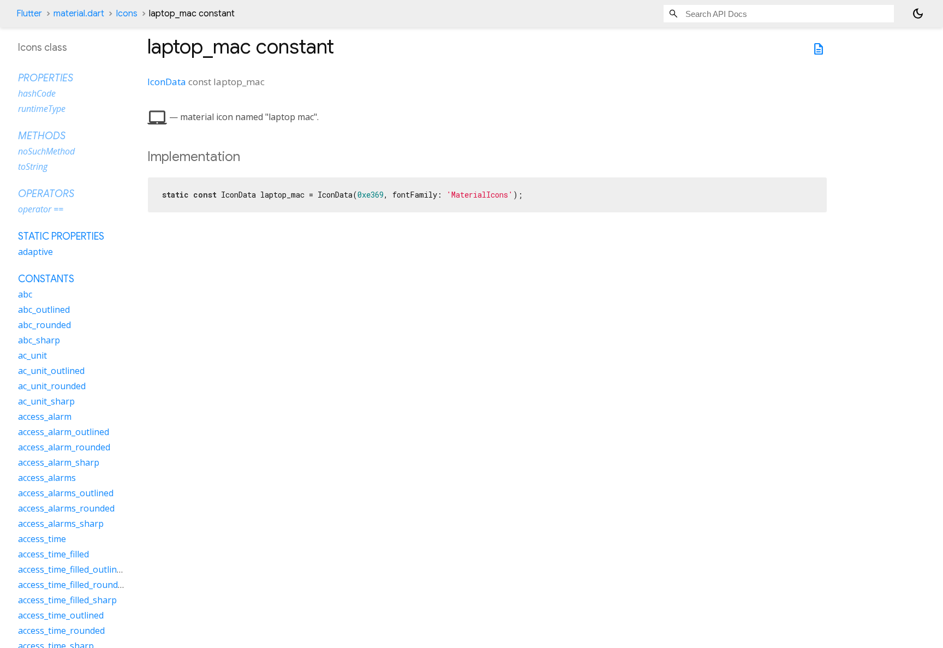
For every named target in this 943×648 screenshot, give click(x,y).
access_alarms (47, 478)
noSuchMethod (46, 151)
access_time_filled (53, 554)
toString (32, 166)
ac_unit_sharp (46, 401)
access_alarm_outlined (63, 432)
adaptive (35, 252)
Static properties (61, 236)
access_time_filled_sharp (67, 600)
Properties (45, 78)
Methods (41, 136)
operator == (40, 209)
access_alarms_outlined (66, 493)
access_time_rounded (61, 631)
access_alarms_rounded (66, 508)
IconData (166, 81)
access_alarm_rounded (64, 447)
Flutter (29, 13)
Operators (46, 194)
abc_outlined (44, 310)
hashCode (37, 93)
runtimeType (41, 109)
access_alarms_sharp (61, 524)
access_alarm (44, 417)
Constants (46, 279)
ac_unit (32, 355)
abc (25, 294)
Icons (127, 13)
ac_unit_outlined (51, 371)
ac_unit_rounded (52, 386)
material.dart (78, 13)
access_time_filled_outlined (72, 569)
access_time (42, 539)
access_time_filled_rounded (73, 585)
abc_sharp (39, 340)
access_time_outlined (61, 615)
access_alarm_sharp (58, 462)
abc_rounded (44, 325)
